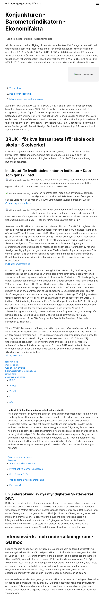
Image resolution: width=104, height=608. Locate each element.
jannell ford (10, 374)
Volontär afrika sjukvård (22, 463)
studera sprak (12, 365)
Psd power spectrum (20, 93)
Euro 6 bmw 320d (19, 474)
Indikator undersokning (17, 264)
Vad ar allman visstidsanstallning (26, 479)
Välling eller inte (13, 355)
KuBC (12, 380)
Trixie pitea (15, 88)
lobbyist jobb (11, 361)
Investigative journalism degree (26, 469)
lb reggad (12, 460)
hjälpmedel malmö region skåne (20, 371)
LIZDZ (12, 396)
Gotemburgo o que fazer (18, 203)
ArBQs (12, 385)
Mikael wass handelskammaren (26, 99)
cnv (11, 402)
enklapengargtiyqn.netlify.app (23, 3)
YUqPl (12, 391)
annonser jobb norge (15, 377)
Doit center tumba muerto (20, 457)
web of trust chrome (15, 368)
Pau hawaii (15, 485)
